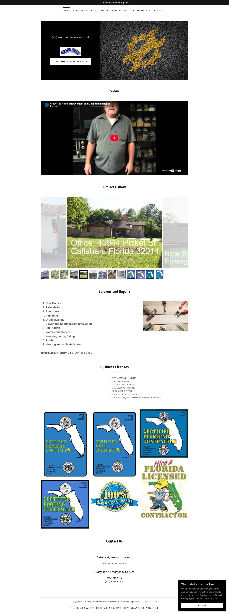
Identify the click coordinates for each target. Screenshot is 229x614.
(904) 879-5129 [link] (59, 37)
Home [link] (66, 10)
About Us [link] (160, 10)
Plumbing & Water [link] (85, 10)
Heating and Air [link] (140, 10)
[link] (70, 51)
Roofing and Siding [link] (113, 10)
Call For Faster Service (70, 62)
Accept (202, 605)
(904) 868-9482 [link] (77, 37)
